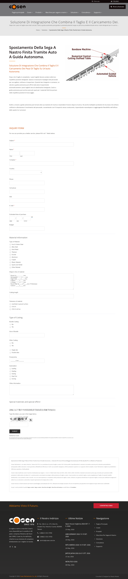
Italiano (116, 1)
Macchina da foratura (57, 487)
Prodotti (39, 12)
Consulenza (86, 12)
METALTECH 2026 (71, 562)
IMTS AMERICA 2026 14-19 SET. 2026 (77, 545)
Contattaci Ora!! (106, 505)
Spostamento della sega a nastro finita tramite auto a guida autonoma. (70, 30)
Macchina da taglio (46, 487)
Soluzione (74, 12)
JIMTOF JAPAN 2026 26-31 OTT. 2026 (77, 553)
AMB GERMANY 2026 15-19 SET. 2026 (76, 535)
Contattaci (73, 487)
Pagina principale (18, 12)
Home (38, 30)
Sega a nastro (30, 487)
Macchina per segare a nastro (56, 12)
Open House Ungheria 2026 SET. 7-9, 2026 (77, 525)
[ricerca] (92, 1)
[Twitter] (12, 547)
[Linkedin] (15, 547)
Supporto (97, 12)
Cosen (29, 12)
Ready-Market (115, 576)
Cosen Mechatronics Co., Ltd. (28, 576)
